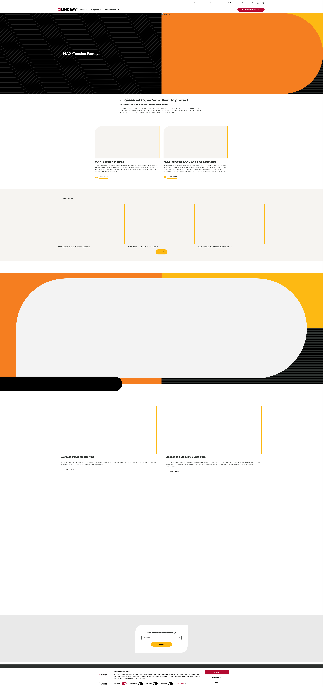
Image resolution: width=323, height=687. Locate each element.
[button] (251, 9)
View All (161, 252)
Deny (216, 682)
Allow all (216, 672)
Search (161, 644)
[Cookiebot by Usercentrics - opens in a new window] (103, 683)
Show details (180, 683)
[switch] (140, 683)
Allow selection (216, 677)
